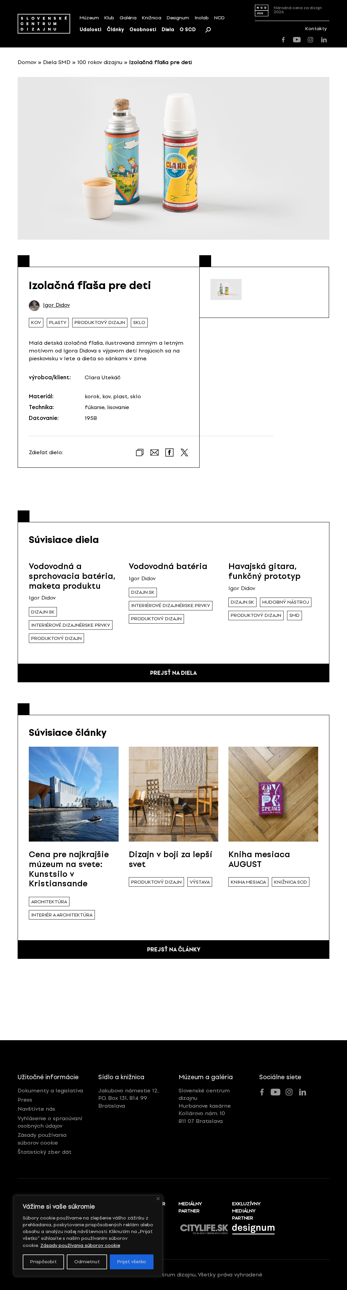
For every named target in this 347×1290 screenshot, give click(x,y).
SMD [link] (294, 615)
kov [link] (36, 322)
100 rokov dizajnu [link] (99, 62)
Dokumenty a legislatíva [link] (50, 1090)
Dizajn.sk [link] (43, 612)
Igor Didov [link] (56, 305)
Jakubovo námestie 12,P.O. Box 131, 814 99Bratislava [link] (128, 1098)
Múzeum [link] (89, 18)
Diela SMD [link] (56, 62)
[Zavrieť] (158, 1198)
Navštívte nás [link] (36, 1109)
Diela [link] (168, 30)
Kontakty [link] (316, 29)
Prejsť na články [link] (173, 949)
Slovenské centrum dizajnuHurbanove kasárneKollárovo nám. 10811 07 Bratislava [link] (205, 1105)
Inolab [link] (202, 18)
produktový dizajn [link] (100, 322)
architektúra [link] (49, 902)
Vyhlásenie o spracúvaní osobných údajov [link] (50, 1122)
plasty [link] (57, 322)
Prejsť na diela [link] (173, 673)
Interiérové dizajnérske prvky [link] (70, 625)
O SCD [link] (188, 30)
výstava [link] (200, 882)
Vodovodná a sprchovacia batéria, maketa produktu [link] (72, 576)
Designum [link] (178, 18)
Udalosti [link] (90, 30)
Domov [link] (27, 62)
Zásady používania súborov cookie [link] (80, 1245)
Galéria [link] (128, 18)
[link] (44, 24)
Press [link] (25, 1099)
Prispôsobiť (43, 1262)
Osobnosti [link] (142, 30)
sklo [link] (139, 322)
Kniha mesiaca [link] (248, 882)
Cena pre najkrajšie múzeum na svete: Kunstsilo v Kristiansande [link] (69, 868)
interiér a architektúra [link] (62, 915)
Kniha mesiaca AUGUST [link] (259, 859)
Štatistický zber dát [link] (45, 1152)
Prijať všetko (131, 1262)
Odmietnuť (87, 1262)
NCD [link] (219, 18)
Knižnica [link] (151, 18)
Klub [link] (109, 18)
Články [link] (115, 30)
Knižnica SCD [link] (290, 882)
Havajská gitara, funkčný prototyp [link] (264, 571)
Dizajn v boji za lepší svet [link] (170, 859)
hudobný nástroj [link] (285, 602)
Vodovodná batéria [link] (168, 566)
